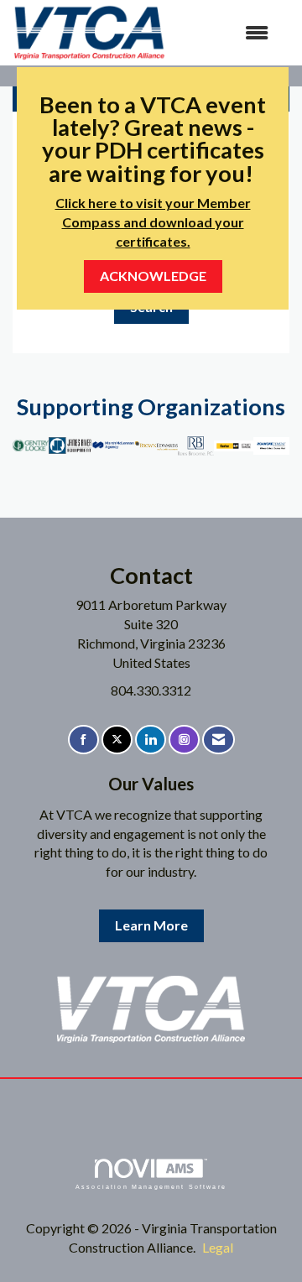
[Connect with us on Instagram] (184, 739)
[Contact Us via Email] (218, 739)
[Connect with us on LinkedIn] (150, 739)
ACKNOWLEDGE (153, 276)
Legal (217, 1247)
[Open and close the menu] (225, 33)
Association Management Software (151, 1186)
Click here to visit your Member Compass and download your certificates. (153, 222)
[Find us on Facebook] (83, 739)
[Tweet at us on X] (117, 739)
